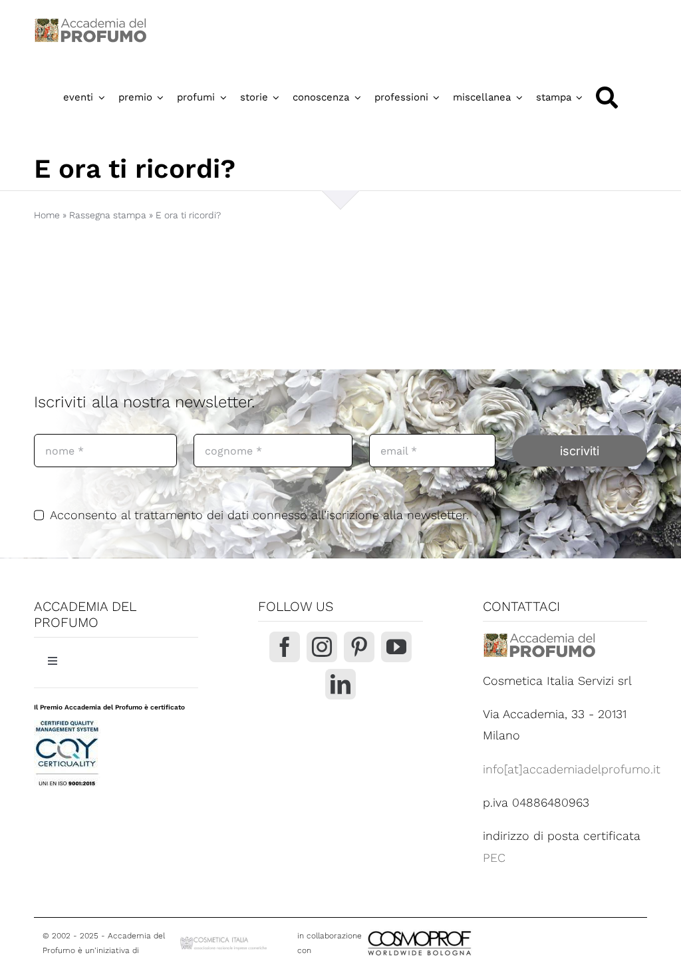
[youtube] (396, 647)
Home (47, 215)
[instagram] (322, 647)
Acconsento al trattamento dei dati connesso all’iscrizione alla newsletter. (259, 515)
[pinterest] (359, 647)
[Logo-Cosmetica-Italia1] (224, 940)
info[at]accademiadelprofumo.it (571, 769)
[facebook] (284, 647)
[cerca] (607, 97)
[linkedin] (340, 684)
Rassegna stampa (107, 215)
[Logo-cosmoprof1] (463, 929)
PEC (494, 858)
